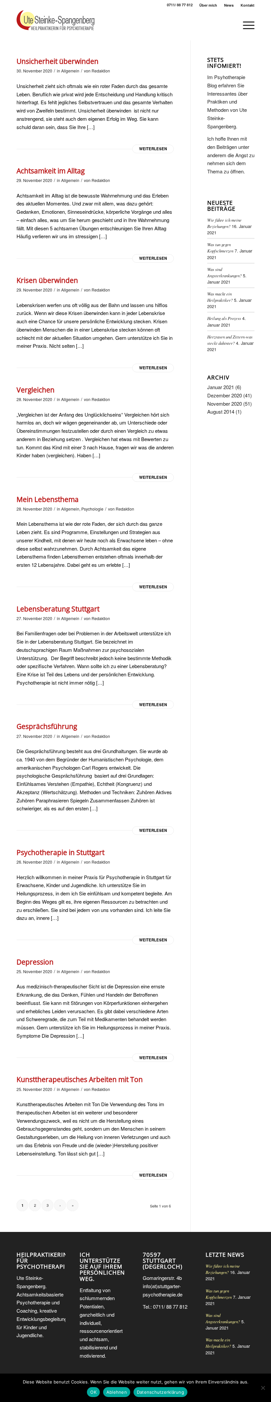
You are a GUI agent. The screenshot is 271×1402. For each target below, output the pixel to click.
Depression (35, 962)
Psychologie (92, 509)
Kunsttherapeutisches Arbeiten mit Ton (80, 1079)
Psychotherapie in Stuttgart (60, 852)
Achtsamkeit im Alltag (51, 170)
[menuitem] (208, 5)
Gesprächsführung (47, 726)
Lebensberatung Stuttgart (58, 608)
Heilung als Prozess (224, 318)
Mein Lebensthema (48, 499)
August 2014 (220, 411)
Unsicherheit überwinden (57, 61)
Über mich (208, 5)
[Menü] (245, 25)
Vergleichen (36, 389)
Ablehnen (116, 1392)
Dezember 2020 (224, 395)
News (229, 5)
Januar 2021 (220, 387)
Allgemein (70, 70)
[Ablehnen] (262, 1387)
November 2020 (224, 403)
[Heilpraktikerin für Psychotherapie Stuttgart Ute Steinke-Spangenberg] (56, 25)
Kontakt (247, 5)
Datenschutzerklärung (160, 1392)
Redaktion (101, 70)
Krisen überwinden (47, 280)
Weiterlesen (153, 148)
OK (93, 1392)
